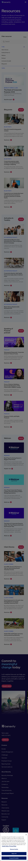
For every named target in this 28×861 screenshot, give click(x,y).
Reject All (14, 853)
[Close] (26, 834)
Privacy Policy (12, 846)
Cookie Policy (5, 846)
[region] (14, 847)
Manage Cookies (14, 849)
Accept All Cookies (14, 858)
